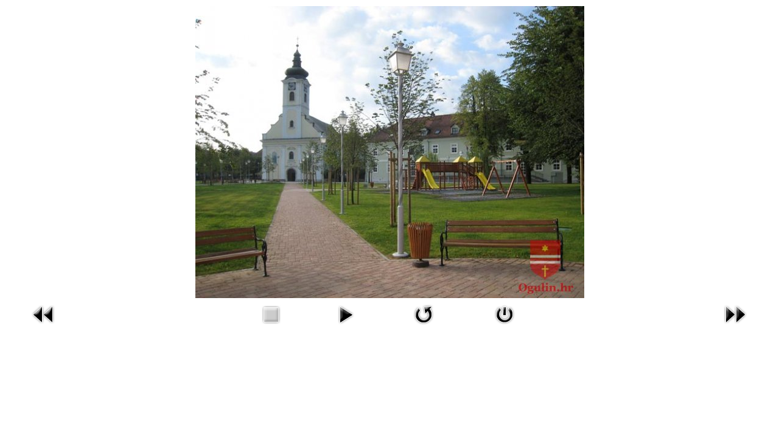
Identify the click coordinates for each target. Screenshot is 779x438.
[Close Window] (504, 326)
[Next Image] (735, 326)
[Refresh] (423, 326)
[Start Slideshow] (345, 326)
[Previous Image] (43, 326)
